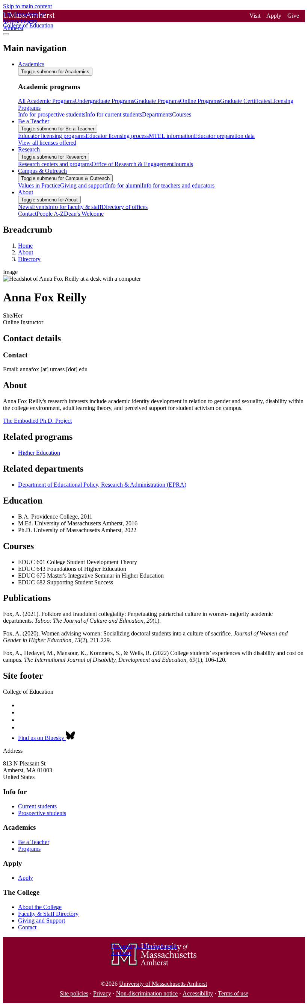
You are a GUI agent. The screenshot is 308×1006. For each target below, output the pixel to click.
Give (293, 15)
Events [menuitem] (40, 207)
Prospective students (42, 813)
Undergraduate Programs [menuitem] (104, 101)
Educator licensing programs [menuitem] (52, 136)
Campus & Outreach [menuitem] (42, 171)
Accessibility (198, 993)
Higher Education (39, 452)
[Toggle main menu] (6, 34)
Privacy (102, 993)
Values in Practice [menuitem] (39, 185)
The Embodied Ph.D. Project (37, 421)
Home (25, 245)
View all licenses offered (47, 142)
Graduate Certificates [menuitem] (245, 101)
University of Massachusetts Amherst (163, 983)
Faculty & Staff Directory (48, 914)
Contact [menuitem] (27, 213)
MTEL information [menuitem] (171, 136)
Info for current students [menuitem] (113, 114)
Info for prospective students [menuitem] (51, 114)
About (25, 252)
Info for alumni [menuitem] (124, 185)
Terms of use (233, 993)
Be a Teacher (33, 842)
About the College (40, 907)
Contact (27, 927)
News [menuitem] (25, 207)
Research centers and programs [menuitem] (55, 164)
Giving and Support (41, 920)
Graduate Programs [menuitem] (157, 101)
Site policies (74, 993)
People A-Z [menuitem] (50, 213)
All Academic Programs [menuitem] (46, 101)
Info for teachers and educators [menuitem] (178, 185)
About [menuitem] (25, 192)
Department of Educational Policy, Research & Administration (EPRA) (102, 484)
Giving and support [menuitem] (83, 185)
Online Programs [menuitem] (200, 101)
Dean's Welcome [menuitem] (84, 213)
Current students (37, 806)
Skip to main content (27, 6)
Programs (29, 849)
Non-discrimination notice (147, 993)
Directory (29, 259)
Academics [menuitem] (31, 64)
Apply (273, 15)
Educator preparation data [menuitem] (224, 136)
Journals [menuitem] (183, 164)
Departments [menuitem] (157, 114)
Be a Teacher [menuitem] (33, 121)
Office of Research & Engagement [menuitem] (133, 164)
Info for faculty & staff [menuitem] (74, 207)
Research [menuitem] (29, 149)
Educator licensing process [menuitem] (117, 136)
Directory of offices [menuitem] (124, 207)
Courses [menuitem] (181, 114)
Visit (254, 15)
